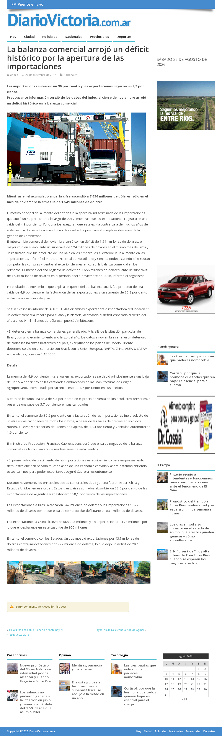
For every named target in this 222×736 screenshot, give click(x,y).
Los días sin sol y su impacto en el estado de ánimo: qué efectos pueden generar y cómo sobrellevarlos (192, 532)
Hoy (13, 36)
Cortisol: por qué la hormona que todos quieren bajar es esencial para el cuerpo (192, 379)
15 (198, 679)
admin (14, 75)
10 (166, 679)
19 (179, 684)
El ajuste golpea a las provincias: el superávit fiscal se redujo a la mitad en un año (88, 690)
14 (192, 679)
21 (192, 684)
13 (185, 679)
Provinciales (99, 36)
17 (166, 684)
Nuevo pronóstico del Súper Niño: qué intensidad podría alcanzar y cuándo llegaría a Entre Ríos (36, 673)
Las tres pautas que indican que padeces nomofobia (192, 358)
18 (172, 684)
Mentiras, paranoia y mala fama (87, 667)
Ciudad (29, 36)
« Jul (184, 699)
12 (179, 679)
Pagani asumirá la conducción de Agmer (119, 630)
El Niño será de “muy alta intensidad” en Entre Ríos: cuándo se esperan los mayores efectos (190, 557)
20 (185, 684)
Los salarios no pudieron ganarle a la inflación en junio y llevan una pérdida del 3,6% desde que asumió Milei (36, 702)
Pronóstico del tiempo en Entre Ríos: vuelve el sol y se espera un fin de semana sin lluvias (192, 507)
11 (172, 679)
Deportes (124, 36)
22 (198, 684)
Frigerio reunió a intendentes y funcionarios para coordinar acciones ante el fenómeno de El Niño (191, 482)
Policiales (49, 36)
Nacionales (73, 36)
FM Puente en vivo (27, 4)
